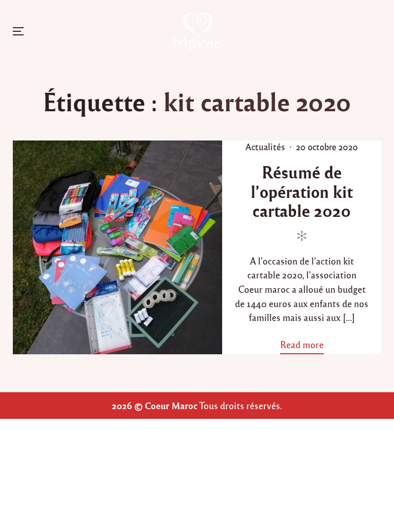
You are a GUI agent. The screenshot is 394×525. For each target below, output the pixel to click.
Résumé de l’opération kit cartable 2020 (302, 191)
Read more (305, 345)
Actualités (265, 146)
